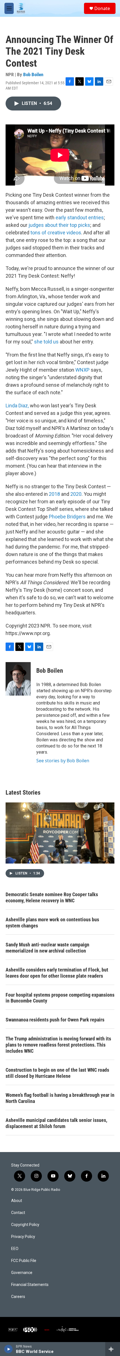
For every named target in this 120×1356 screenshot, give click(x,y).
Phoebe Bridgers (67, 517)
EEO (14, 1249)
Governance (21, 1273)
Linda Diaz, (17, 405)
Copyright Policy (25, 1225)
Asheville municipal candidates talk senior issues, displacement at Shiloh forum (56, 1123)
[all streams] (112, 1349)
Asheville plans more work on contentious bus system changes (52, 923)
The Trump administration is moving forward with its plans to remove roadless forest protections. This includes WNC (58, 1045)
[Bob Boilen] (18, 679)
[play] (8, 1349)
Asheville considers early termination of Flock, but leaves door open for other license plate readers (57, 973)
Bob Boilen (33, 74)
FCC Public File (23, 1261)
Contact (18, 1213)
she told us (46, 342)
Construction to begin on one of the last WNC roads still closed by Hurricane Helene (57, 1073)
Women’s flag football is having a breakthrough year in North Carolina (60, 1098)
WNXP (82, 370)
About (16, 1201)
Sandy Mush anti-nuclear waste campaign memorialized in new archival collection (47, 948)
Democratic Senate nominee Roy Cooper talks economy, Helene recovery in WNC (52, 897)
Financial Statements (30, 1285)
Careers (18, 1297)
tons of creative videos (55, 232)
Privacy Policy (23, 1237)
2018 (55, 494)
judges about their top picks (59, 225)
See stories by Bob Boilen (62, 761)
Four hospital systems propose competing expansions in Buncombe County (60, 998)
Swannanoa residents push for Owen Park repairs (55, 1020)
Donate (102, 8)
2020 (75, 494)
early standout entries (80, 217)
